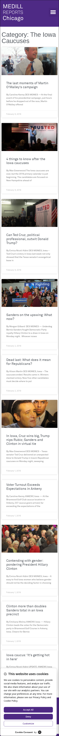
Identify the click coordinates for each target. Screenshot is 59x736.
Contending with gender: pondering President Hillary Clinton (27, 564)
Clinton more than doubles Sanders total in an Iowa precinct (26, 610)
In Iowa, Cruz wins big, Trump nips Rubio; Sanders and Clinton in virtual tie (28, 440)
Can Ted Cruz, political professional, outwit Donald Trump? (27, 239)
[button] (53, 12)
